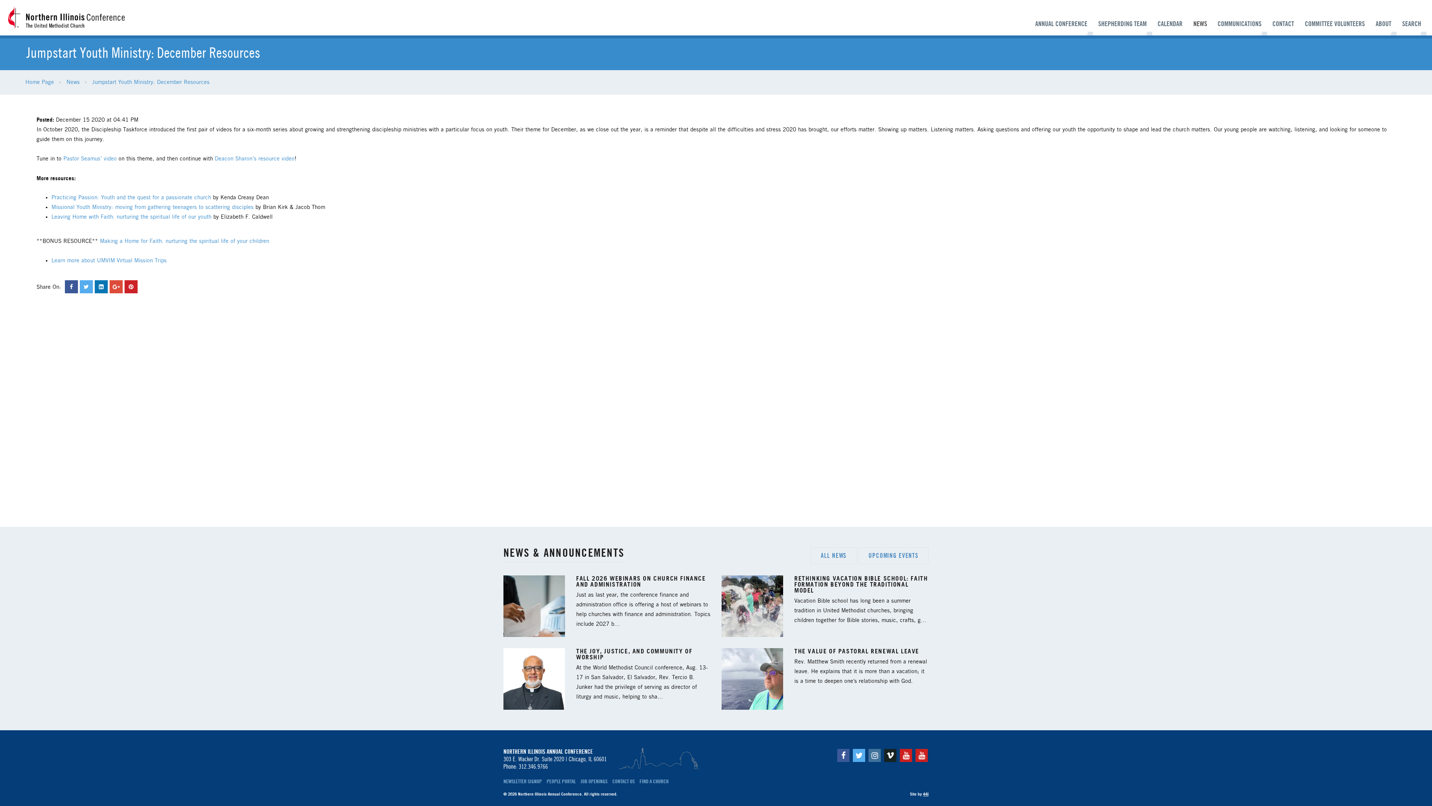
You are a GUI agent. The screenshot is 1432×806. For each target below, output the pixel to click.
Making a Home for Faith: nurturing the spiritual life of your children (184, 241)
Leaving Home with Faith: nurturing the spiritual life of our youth (131, 217)
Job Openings (594, 781)
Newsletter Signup (522, 781)
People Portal (561, 781)
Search (1411, 24)
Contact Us (623, 781)
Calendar (1170, 24)
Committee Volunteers (1335, 24)
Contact (1283, 24)
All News (834, 555)
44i (926, 794)
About (1383, 24)
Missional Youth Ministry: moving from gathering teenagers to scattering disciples (153, 207)
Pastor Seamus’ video (90, 159)
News (1200, 24)
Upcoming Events (893, 555)
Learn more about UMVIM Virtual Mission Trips (109, 261)
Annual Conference (1061, 24)
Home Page (39, 82)
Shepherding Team (1122, 24)
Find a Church (654, 781)
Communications (1240, 24)
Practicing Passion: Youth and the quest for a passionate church (132, 198)
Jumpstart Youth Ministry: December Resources (151, 82)
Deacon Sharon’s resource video (255, 159)
